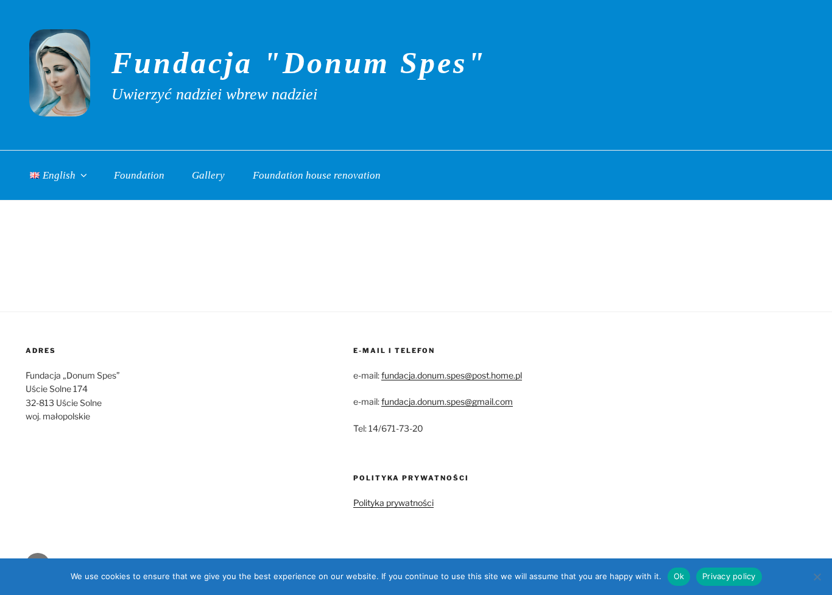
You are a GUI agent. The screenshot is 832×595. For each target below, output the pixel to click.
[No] (817, 577)
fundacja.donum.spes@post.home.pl (451, 375)
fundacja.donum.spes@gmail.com (447, 401)
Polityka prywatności (393, 502)
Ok (679, 576)
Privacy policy (729, 576)
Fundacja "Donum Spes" (299, 63)
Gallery (208, 175)
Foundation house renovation (317, 175)
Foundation (139, 175)
